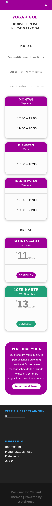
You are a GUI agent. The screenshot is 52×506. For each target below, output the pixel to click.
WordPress (26, 501)
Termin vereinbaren (26, 386)
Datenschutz (14, 456)
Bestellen (26, 275)
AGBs (9, 461)
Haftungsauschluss (18, 451)
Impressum (13, 447)
